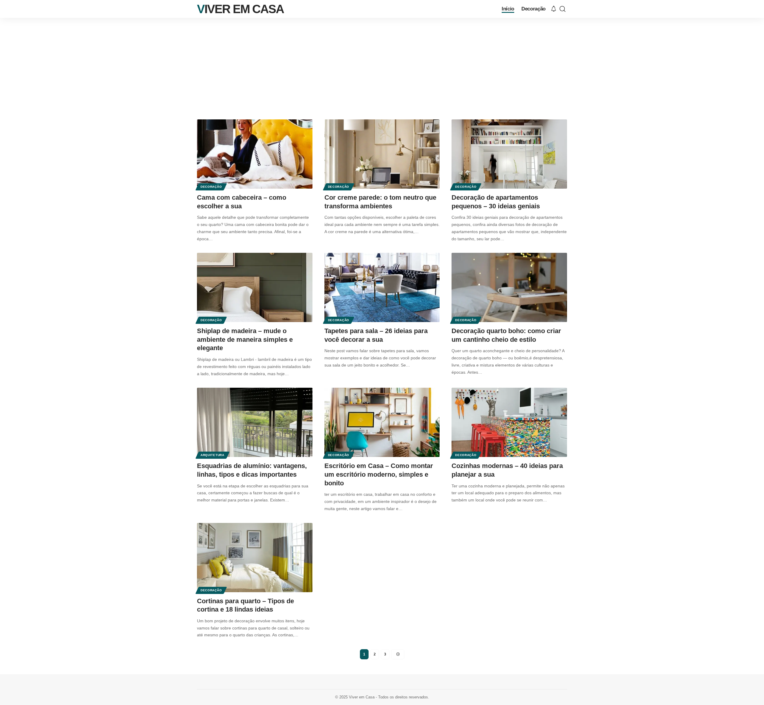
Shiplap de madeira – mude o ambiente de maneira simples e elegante (245, 339)
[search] (563, 9)
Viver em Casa (240, 9)
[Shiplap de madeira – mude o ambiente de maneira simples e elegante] (254, 287)
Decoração (211, 186)
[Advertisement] (382, 62)
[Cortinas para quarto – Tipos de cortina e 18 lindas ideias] (254, 557)
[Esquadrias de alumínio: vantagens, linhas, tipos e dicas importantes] (254, 422)
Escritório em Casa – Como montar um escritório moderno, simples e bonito (378, 474)
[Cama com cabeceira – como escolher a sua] (254, 154)
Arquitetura (212, 455)
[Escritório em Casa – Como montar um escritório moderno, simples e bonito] (382, 422)
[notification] (554, 9)
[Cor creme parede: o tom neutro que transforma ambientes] (382, 154)
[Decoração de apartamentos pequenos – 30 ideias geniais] (509, 154)
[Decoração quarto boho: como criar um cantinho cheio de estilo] (509, 287)
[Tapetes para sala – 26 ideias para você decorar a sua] (382, 287)
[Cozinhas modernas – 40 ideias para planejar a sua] (509, 422)
